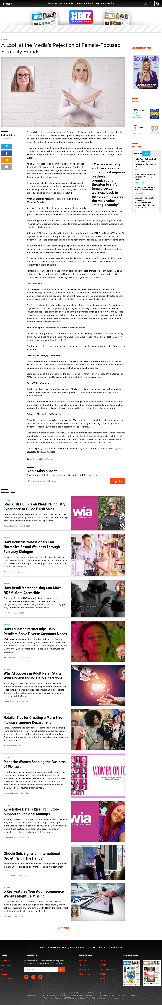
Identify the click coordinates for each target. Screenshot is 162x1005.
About (4, 973)
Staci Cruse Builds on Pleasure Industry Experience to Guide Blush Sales (34, 506)
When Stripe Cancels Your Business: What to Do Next (146, 177)
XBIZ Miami (105, 965)
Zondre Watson (10, 701)
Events (135, 101)
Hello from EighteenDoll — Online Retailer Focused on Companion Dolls (145, 163)
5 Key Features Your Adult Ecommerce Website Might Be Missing (34, 893)
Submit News (7, 960)
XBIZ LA (103, 960)
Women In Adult (10, 526)
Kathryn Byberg (8, 135)
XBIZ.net (136, 146)
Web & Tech (69, 3)
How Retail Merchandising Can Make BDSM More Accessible (33, 590)
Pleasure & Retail (85, 3)
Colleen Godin (9, 875)
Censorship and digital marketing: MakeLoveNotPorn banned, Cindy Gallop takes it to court (144, 203)
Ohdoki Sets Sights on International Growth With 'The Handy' (32, 855)
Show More (63, 927)
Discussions (138, 154)
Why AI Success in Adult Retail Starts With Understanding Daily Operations (33, 675)
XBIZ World (84, 969)
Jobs (146, 154)
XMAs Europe (139, 110)
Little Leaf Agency (45, 458)
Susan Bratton (9, 657)
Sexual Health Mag (141, 48)
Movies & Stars (55, 3)
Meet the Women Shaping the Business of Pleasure (35, 764)
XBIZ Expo (104, 973)
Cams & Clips (107, 3)
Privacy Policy (7, 978)
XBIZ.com (83, 960)
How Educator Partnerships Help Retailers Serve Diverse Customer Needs (35, 631)
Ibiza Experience (138, 126)
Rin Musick (8, 572)
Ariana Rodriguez (11, 793)
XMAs (102, 978)
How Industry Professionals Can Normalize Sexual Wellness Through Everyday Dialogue (32, 547)
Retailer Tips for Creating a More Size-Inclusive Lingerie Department (33, 720)
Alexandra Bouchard (12, 745)
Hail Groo (7, 613)
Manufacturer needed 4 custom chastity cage (145, 188)
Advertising (6, 965)
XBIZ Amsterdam (107, 969)
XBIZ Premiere (85, 973)
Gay (97, 3)
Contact (4, 969)
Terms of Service (106, 998)
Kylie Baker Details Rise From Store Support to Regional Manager (31, 811)
